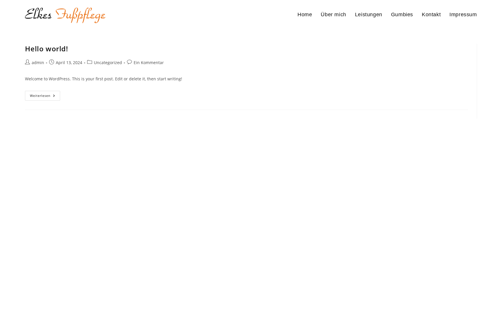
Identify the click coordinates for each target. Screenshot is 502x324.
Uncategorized (108, 62)
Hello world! (46, 48)
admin (38, 62)
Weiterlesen (45, 97)
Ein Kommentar (149, 62)
